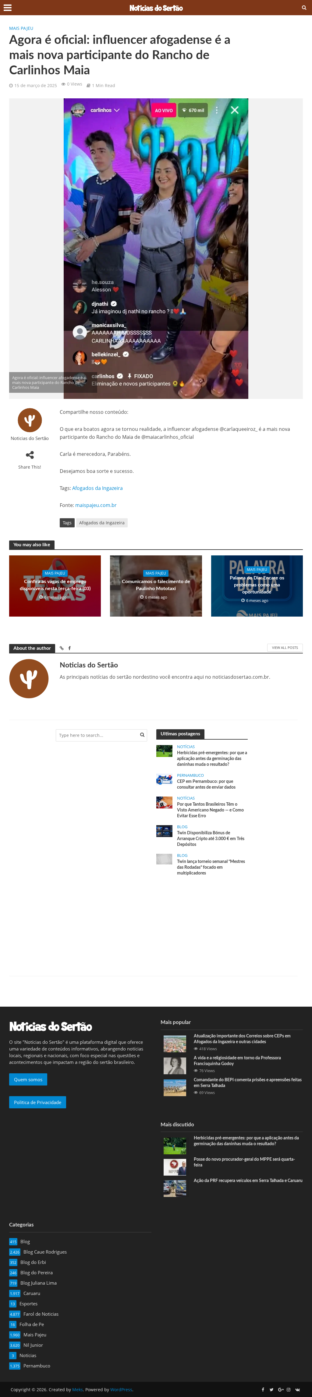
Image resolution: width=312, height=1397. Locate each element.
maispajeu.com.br (96, 505)
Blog (182, 826)
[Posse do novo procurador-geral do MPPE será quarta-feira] (175, 1167)
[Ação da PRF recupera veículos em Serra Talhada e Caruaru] (175, 1188)
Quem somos (28, 1079)
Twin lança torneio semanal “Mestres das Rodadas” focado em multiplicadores (211, 867)
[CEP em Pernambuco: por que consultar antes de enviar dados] (164, 779)
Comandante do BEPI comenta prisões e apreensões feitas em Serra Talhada (248, 1083)
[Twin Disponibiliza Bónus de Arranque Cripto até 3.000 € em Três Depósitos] (164, 831)
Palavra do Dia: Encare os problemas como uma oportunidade (257, 584)
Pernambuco (190, 775)
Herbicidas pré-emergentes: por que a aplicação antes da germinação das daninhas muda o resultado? (212, 759)
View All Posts (285, 647)
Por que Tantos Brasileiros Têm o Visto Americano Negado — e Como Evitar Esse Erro (210, 810)
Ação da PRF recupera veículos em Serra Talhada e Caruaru (248, 1181)
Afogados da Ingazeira (97, 488)
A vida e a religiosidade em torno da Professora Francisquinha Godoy (237, 1061)
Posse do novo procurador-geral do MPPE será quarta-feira (244, 1162)
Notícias (186, 746)
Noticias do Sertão (30, 438)
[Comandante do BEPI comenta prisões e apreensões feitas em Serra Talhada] (175, 1087)
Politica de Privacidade (37, 1102)
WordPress (121, 1389)
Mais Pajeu (21, 28)
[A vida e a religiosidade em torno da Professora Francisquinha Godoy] (175, 1065)
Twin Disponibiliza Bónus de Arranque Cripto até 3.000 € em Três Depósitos (210, 839)
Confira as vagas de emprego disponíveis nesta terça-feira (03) (55, 585)
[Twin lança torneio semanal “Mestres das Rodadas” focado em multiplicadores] (164, 859)
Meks (77, 1389)
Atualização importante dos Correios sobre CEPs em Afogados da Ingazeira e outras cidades (242, 1039)
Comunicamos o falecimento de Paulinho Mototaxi (156, 585)
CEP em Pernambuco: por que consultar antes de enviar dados (206, 784)
